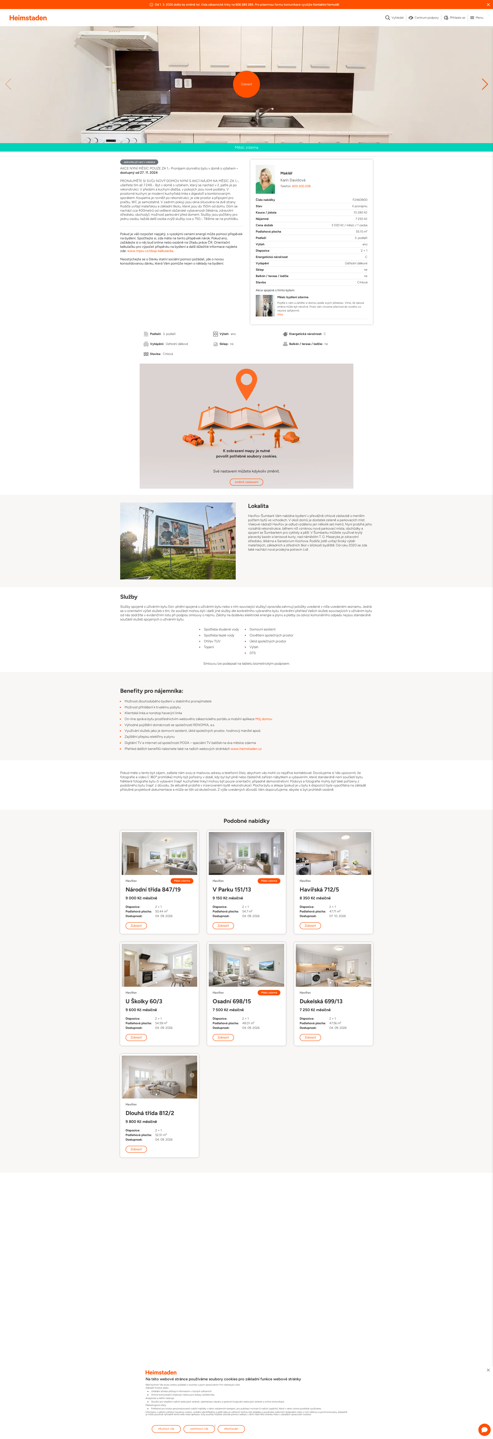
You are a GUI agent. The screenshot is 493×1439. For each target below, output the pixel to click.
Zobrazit (246, 84)
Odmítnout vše (199, 1429)
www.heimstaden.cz (246, 749)
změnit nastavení (246, 482)
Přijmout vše (166, 1429)
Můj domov (263, 719)
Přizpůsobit (231, 1429)
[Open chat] (484, 1430)
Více (280, 314)
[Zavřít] (488, 1370)
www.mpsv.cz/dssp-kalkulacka (150, 251)
